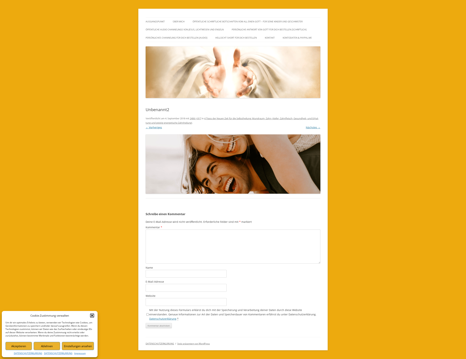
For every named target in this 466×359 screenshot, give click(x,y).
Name (149, 267)
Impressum (80, 353)
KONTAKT (270, 37)
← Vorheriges (154, 127)
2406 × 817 (195, 118)
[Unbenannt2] (233, 164)
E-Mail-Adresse (155, 281)
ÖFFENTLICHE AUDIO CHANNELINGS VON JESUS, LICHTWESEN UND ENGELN (185, 29)
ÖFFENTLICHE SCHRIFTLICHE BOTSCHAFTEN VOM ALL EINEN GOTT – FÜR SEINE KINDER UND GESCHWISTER (248, 21)
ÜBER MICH (179, 21)
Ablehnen (47, 346)
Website (150, 296)
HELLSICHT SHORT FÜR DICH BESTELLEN (236, 37)
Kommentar (154, 227)
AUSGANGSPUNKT (155, 21)
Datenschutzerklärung (162, 318)
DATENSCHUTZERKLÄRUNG (28, 353)
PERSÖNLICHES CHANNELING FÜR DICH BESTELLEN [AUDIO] (176, 37)
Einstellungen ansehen (78, 346)
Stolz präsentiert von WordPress (193, 343)
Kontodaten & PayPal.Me (297, 37)
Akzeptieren (18, 346)
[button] (92, 315)
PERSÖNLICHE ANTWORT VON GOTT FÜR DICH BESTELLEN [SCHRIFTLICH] (269, 29)
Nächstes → (313, 127)
